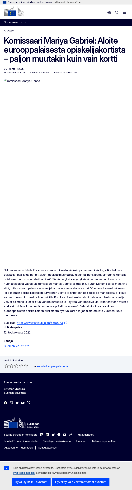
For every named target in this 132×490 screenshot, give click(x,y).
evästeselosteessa (24, 472)
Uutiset (10, 30)
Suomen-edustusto (16, 346)
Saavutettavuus (47, 447)
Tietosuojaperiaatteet (104, 441)
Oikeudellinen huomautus (18, 447)
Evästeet (81, 441)
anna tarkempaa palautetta (52, 366)
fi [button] (109, 12)
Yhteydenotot (85, 434)
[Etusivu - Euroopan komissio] (14, 11)
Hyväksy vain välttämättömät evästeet (80, 482)
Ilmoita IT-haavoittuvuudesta (21, 441)
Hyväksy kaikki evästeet (31, 482)
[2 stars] (9, 366)
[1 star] (6, 366)
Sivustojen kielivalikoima (57, 441)
